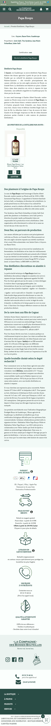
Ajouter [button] (14, 177)
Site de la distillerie (25, 58)
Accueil (7, 26)
